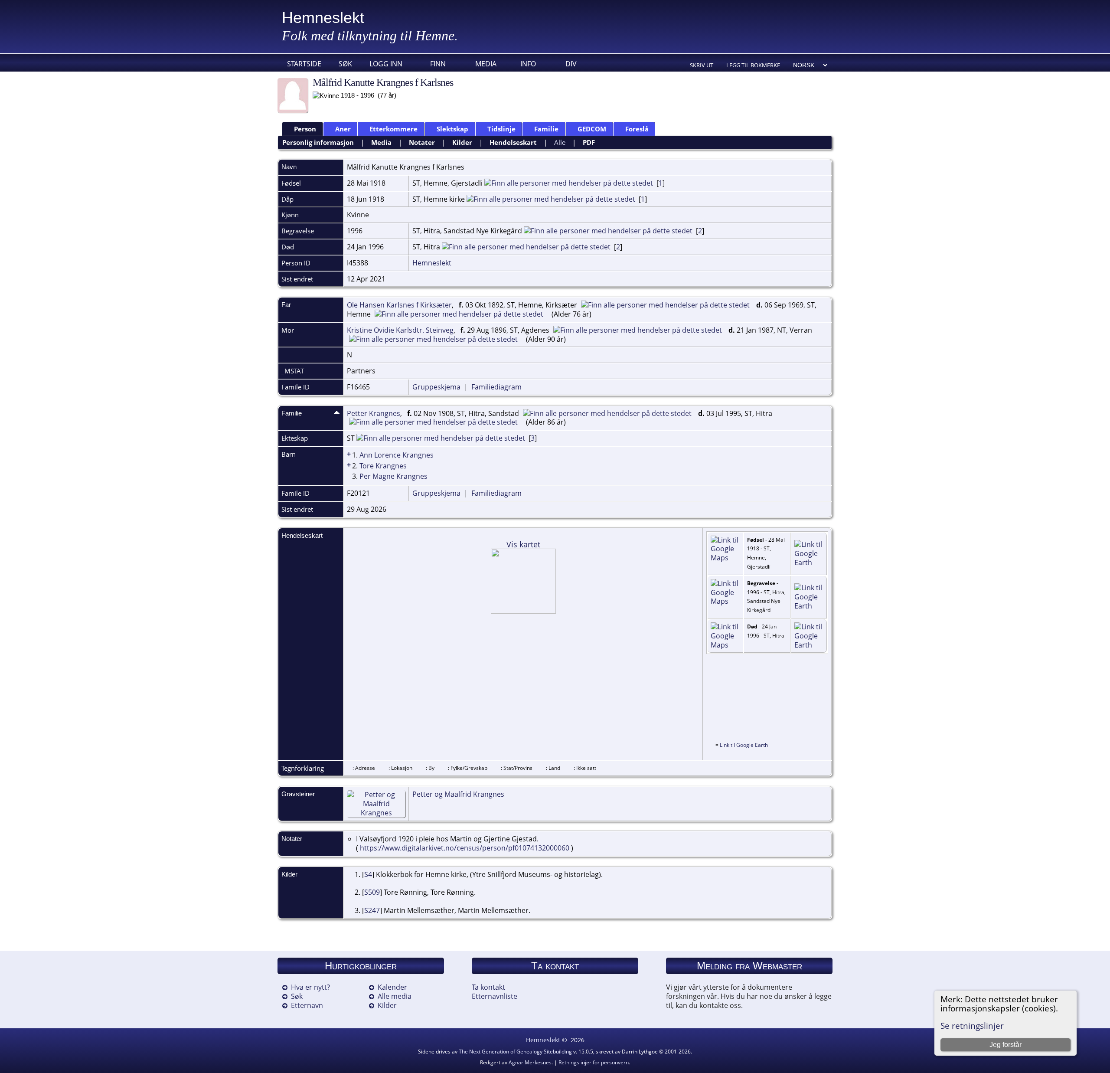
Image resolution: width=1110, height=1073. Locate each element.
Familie (546, 128)
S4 (368, 874)
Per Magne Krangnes (393, 476)
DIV (571, 64)
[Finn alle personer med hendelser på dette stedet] (568, 183)
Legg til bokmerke (753, 65)
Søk (345, 64)
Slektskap (452, 128)
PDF (589, 142)
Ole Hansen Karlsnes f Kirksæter (399, 305)
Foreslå (637, 128)
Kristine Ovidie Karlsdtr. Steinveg (400, 330)
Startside (304, 64)
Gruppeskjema (436, 387)
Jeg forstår (1005, 1044)
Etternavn (307, 1005)
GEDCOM (592, 128)
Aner (343, 128)
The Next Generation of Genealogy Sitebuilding (515, 1051)
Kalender (392, 987)
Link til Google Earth (744, 745)
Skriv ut (701, 65)
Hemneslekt (323, 17)
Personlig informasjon (318, 142)
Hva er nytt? (310, 987)
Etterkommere (393, 128)
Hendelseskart (513, 142)
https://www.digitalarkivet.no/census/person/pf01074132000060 (464, 848)
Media (485, 64)
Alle (559, 142)
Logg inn (385, 64)
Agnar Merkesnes (530, 1062)
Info (528, 64)
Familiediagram (496, 387)
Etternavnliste (494, 996)
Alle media (394, 996)
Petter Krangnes (373, 413)
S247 (372, 910)
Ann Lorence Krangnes (396, 455)
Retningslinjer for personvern (593, 1062)
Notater (422, 142)
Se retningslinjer (972, 1025)
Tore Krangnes (383, 466)
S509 (372, 892)
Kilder (462, 142)
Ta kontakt (488, 987)
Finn (438, 64)
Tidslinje (501, 128)
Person (305, 128)
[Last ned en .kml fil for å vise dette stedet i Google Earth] (808, 562)
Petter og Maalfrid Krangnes (458, 794)
